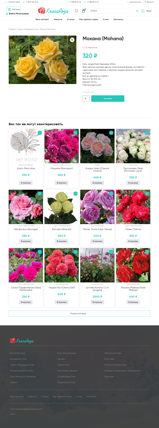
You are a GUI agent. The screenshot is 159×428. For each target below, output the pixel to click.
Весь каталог (42, 19)
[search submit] (137, 11)
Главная (12, 29)
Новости (58, 19)
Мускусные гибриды (26, 165)
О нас (106, 19)
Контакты (118, 19)
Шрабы (97, 165)
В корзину (108, 98)
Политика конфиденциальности (26, 409)
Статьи (70, 19)
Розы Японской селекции (61, 165)
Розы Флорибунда (97, 226)
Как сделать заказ (88, 19)
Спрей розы (133, 165)
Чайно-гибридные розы (28, 29)
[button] (13, 9)
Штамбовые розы (97, 284)
